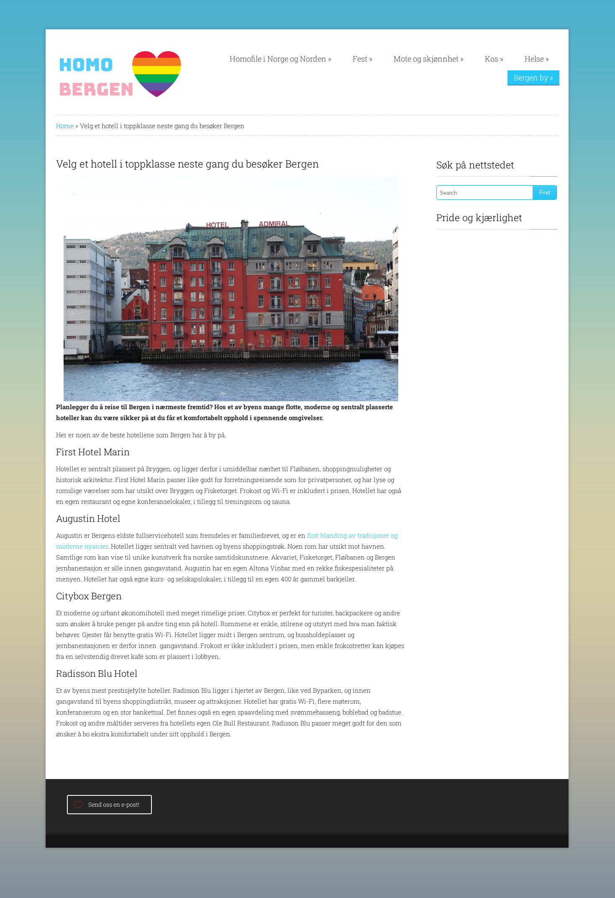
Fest (362, 59)
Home (65, 125)
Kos (494, 59)
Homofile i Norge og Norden (280, 59)
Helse (537, 59)
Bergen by (533, 77)
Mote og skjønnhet (429, 59)
